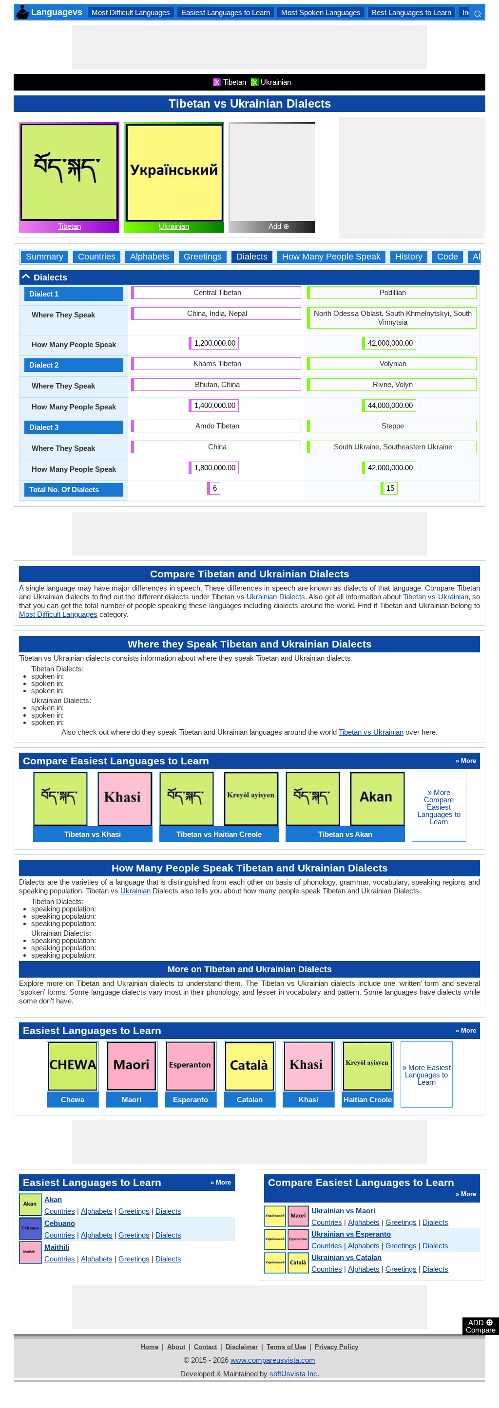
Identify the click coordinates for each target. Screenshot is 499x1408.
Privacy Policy (336, 1347)
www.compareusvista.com (272, 1360)
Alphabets (149, 256)
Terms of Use (286, 1347)
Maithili (56, 1247)
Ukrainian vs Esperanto (351, 1234)
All (477, 256)
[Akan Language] (30, 1205)
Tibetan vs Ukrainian (435, 597)
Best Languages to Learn (411, 12)
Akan (53, 1199)
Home (149, 1347)
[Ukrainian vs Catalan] (286, 1263)
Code (447, 256)
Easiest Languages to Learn (225, 12)
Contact (205, 1347)
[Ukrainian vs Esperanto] (286, 1240)
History (408, 256)
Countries (96, 256)
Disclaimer (242, 1347)
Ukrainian (174, 226)
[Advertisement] (249, 47)
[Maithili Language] (30, 1253)
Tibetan (69, 226)
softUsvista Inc (293, 1374)
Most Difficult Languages (131, 12)
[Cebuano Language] (30, 1229)
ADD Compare (481, 1325)
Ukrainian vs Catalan (346, 1257)
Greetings (203, 256)
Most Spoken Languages (321, 12)
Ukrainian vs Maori (343, 1210)
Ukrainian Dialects (276, 597)
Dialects (252, 256)
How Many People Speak (331, 256)
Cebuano (59, 1223)
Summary (44, 256)
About (176, 1347)
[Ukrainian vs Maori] (286, 1216)
